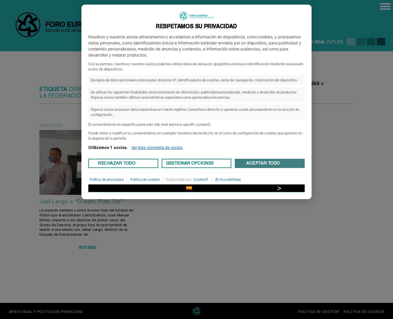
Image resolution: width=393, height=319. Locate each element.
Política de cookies (145, 179)
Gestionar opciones (190, 163)
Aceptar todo (263, 163)
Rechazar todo (116, 163)
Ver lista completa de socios (156, 147)
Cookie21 (200, 179)
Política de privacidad (106, 179)
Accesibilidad (230, 179)
